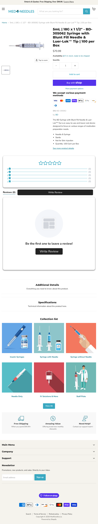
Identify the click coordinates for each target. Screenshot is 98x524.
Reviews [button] (9, 192)
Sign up (40, 477)
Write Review (55, 192)
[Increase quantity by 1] (75, 65)
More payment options (74, 89)
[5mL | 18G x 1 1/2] (6, 70)
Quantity (56, 60)
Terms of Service (40, 514)
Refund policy (54, 514)
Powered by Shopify (49, 519)
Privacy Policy (67, 514)
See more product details (63, 148)
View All (49, 406)
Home (4, 23)
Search (28, 514)
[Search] (86, 11)
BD (57, 114)
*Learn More (68, 2)
